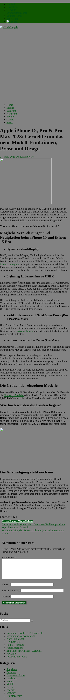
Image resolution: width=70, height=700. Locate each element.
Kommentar (9, 557)
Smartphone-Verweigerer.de (21, 636)
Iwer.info (11, 653)
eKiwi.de (11, 10)
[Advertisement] (35, 65)
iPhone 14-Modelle (14, 395)
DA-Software (14, 641)
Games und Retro (16, 675)
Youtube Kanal (14, 15)
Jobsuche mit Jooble (17, 656)
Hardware (12, 113)
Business (11, 672)
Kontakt (11, 4)
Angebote (12, 669)
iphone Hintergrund (10, 264)
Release (29, 521)
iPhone (5, 521)
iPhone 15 (14, 521)
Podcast (10, 690)
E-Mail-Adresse (11, 590)
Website (6, 596)
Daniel (19, 156)
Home (10, 104)
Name (6, 584)
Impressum (12, 18)
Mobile (10, 107)
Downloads (12, 7)
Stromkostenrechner (17, 12)
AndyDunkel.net (15, 639)
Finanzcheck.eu (15, 647)
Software (11, 110)
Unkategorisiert (14, 695)
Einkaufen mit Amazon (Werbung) (24, 650)
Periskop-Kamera (25, 331)
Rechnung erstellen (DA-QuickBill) (25, 633)
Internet (10, 116)
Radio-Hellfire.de (15, 644)
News (10, 122)
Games (10, 119)
